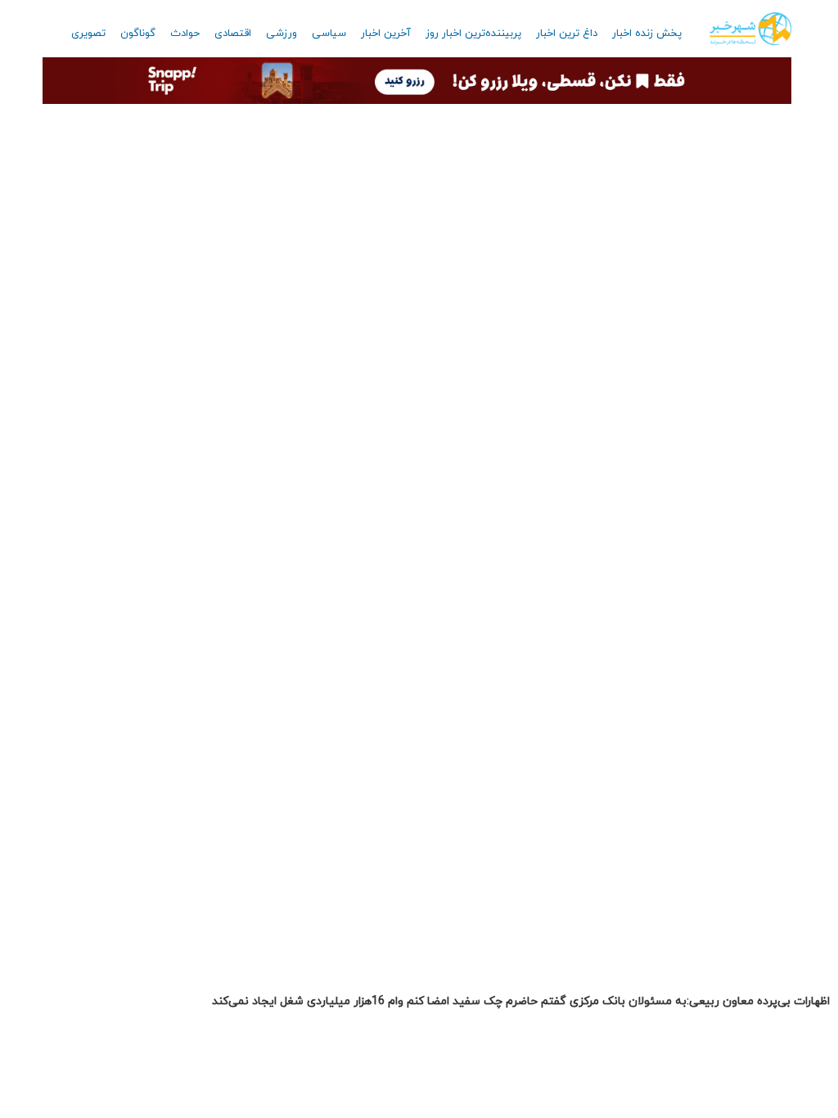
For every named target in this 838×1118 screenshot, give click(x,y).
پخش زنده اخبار (647, 33)
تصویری (88, 33)
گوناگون (137, 33)
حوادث (185, 33)
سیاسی (329, 33)
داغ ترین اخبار (566, 33)
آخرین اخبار (386, 33)
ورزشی (281, 33)
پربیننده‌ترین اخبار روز (473, 33)
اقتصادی (232, 33)
